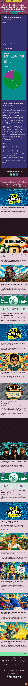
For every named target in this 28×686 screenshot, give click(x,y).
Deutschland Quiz (22, 662)
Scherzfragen (14, 662)
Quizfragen (15, 189)
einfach (23, 11)
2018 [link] (13, 383)
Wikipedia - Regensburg (12, 146)
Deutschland (5, 11)
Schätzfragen (14, 661)
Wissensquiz (5, 661)
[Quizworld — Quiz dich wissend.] (2, 2)
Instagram (18, 673)
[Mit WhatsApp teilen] (11, 175)
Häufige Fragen (14, 670)
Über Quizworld (6, 670)
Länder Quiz (22, 660)
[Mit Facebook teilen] (17, 175)
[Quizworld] (14, 680)
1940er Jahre (11, 11)
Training (14, 0)
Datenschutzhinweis (12, 671)
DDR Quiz (22, 664)
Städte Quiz (22, 661)
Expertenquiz (5, 662)
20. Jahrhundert (18, 11)
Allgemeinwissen (21, 189)
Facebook (13, 673)
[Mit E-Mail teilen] (14, 175)
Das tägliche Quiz (15, 295)
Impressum (21, 670)
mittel (26, 472)
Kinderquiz (5, 664)
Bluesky (9, 673)
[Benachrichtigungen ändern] (26, 684)
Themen (9, 0)
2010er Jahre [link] (17, 383)
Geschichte (21, 383)
